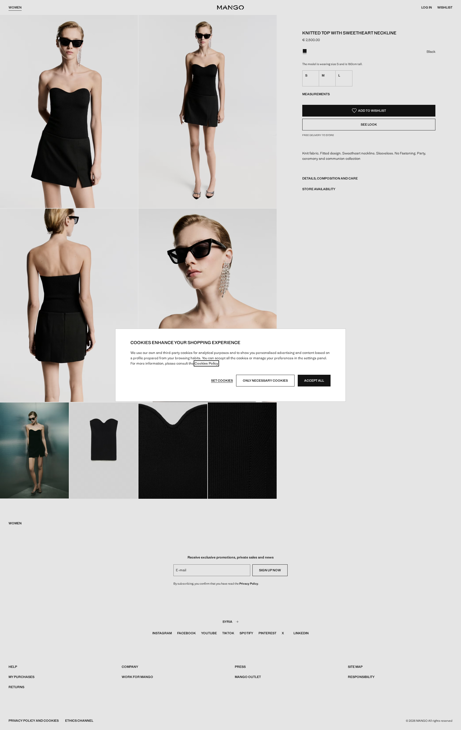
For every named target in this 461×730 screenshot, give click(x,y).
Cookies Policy (206, 363)
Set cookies (222, 380)
